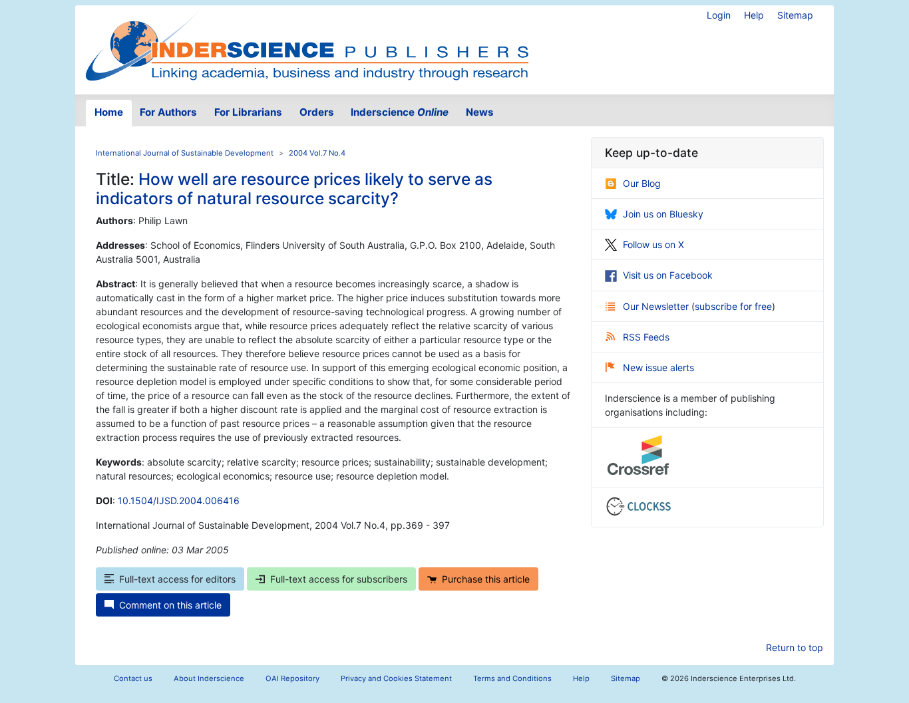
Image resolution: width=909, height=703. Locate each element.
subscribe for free (733, 306)
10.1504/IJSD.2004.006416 (179, 500)
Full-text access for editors (177, 579)
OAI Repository (292, 678)
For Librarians (248, 112)
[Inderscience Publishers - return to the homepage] (306, 44)
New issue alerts (658, 367)
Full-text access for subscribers (338, 579)
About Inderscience (209, 678)
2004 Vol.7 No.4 (317, 153)
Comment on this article (170, 605)
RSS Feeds (646, 337)
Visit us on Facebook (668, 275)
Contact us (133, 678)
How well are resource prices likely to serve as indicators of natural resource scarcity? (294, 188)
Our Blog (642, 183)
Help (754, 15)
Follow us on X (653, 244)
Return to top (794, 647)
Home (108, 112)
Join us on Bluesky (663, 213)
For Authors (168, 112)
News (480, 112)
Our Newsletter (657, 306)
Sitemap (795, 15)
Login (719, 15)
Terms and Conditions (512, 678)
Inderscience (400, 112)
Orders (316, 112)
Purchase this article (486, 579)
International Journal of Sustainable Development (184, 153)
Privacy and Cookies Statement (396, 678)
